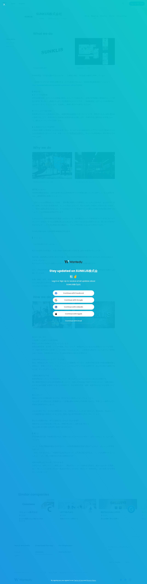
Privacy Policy (91, 580)
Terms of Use (78, 580)
